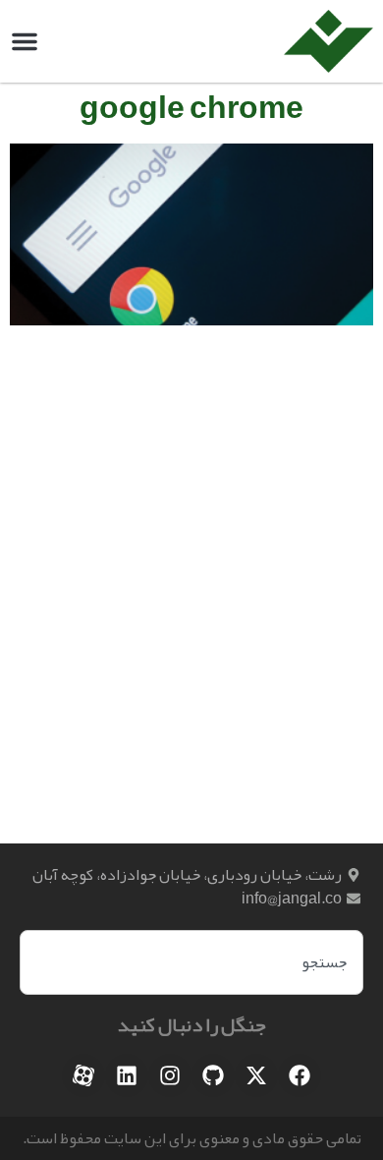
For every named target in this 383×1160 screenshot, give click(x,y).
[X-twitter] (256, 1075)
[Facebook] (299, 1075)
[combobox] (191, 962)
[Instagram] (170, 1075)
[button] (24, 41)
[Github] (213, 1075)
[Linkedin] (126, 1075)
